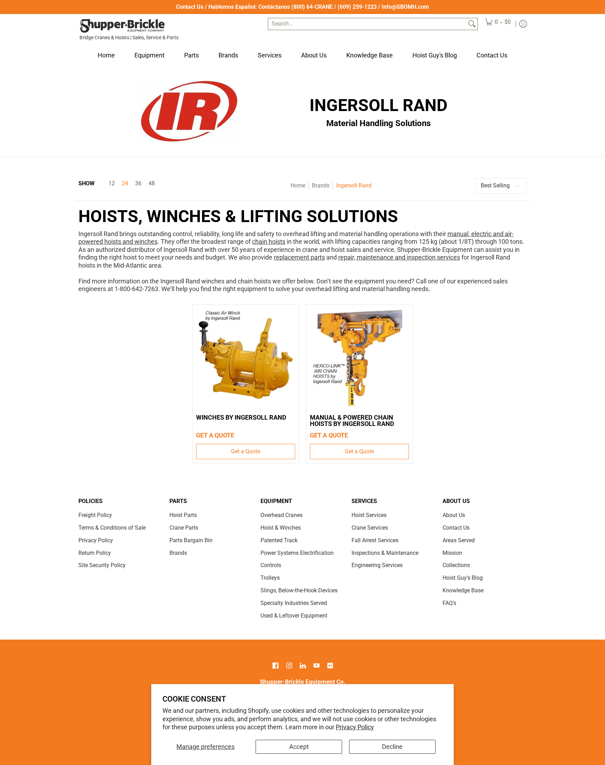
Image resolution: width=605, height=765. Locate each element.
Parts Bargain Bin (191, 540)
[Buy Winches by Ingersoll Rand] (245, 357)
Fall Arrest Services (375, 540)
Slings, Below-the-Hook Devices (299, 590)
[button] (275, 666)
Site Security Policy (102, 565)
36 (138, 183)
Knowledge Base (463, 590)
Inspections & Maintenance (385, 553)
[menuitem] (498, 24)
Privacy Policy (355, 727)
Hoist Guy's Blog (463, 577)
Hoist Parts (183, 515)
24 (125, 183)
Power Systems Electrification (297, 553)
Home (298, 185)
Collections (456, 565)
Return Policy (94, 553)
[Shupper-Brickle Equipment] (122, 26)
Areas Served (459, 540)
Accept (299, 746)
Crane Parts (183, 527)
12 (112, 183)
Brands (320, 185)
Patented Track (279, 540)
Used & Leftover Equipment (293, 615)
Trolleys (270, 577)
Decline (392, 746)
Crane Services (370, 527)
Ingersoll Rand (353, 185)
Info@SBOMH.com (405, 7)
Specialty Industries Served (293, 603)
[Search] (472, 24)
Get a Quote (245, 451)
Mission (452, 553)
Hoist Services (369, 515)
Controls (270, 565)
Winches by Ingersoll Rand (241, 417)
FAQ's (449, 603)
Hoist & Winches (280, 527)
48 (151, 183)
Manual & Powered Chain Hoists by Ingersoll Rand (352, 420)
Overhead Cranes (281, 515)
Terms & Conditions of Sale (112, 527)
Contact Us (189, 7)
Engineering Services (377, 565)
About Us (454, 515)
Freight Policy (95, 515)
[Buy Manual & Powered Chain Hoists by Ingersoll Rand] (359, 357)
